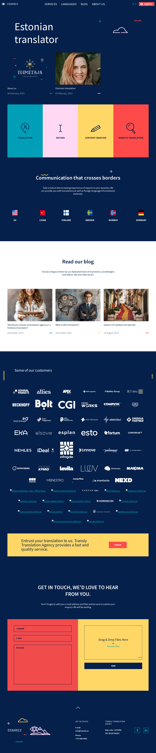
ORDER (117, 545)
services (51, 4)
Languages (69, 4)
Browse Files (113, 646)
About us (98, 4)
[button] (134, 4)
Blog (84, 4)
